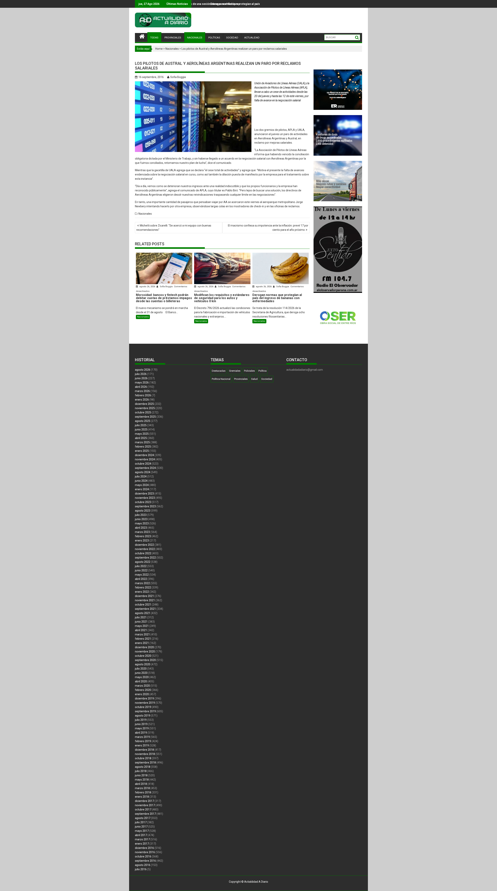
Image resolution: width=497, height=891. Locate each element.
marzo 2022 (142, 583)
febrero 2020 (143, 689)
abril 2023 (141, 527)
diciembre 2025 (144, 403)
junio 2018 (141, 775)
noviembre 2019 (145, 702)
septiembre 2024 (145, 467)
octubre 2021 (143, 604)
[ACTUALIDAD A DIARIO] (142, 36)
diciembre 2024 (144, 455)
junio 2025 (141, 429)
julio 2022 (141, 566)
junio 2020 (141, 672)
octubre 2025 (143, 412)
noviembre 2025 (145, 408)
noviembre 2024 (145, 459)
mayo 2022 (142, 574)
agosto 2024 (142, 472)
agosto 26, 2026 (147, 286)
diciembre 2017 (144, 801)
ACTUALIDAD (252, 37)
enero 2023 (142, 540)
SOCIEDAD (232, 37)
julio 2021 (141, 617)
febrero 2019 (143, 741)
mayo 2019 (142, 728)
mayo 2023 (142, 523)
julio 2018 (141, 771)
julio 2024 (141, 476)
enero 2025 (142, 450)
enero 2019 (142, 745)
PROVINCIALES (172, 37)
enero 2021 (142, 643)
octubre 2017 (143, 809)
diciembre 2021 (144, 596)
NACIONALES (194, 37)
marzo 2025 (142, 442)
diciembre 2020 (144, 647)
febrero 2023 (143, 536)
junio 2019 (141, 724)
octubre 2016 (143, 856)
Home (159, 48)
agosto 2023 (142, 510)
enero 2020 (142, 694)
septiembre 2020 (145, 660)
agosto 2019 (142, 715)
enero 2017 (142, 843)
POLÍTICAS (214, 37)
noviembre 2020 (145, 651)
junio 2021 (141, 621)
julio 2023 (141, 514)
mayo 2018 (142, 779)
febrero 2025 (143, 446)
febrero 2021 (143, 638)
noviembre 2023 (145, 497)
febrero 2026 (143, 395)
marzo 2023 (142, 532)
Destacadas (218, 370)
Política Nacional (221, 378)
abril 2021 (141, 630)
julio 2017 (141, 822)
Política (262, 370)
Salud (254, 378)
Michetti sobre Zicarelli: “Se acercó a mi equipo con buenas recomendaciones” (173, 227)
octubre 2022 (143, 553)
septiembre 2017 (145, 813)
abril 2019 (141, 732)
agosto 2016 (142, 865)
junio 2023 (141, 519)
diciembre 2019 (144, 698)
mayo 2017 (142, 830)
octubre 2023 (143, 502)
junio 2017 (141, 826)
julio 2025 (141, 425)
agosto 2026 (142, 369)
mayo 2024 (142, 485)
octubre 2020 (143, 655)
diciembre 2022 (144, 544)
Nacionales (172, 48)
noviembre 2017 (145, 805)
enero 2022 (142, 591)
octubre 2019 (143, 707)
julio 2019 (141, 719)
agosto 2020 (142, 664)
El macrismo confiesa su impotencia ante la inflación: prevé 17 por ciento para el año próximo (268, 227)
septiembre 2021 (145, 608)
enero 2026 (142, 399)
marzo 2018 (142, 788)
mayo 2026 (142, 382)
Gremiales (234, 370)
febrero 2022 (143, 587)
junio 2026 (141, 378)
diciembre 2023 (144, 493)
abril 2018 (141, 783)
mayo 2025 (142, 433)
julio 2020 (141, 668)
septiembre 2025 (145, 416)
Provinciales (241, 378)
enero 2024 (142, 489)
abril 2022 (141, 578)
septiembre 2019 (145, 711)
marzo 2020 (142, 685)
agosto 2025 (142, 421)
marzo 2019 (142, 736)
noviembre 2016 (145, 852)
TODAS (154, 37)
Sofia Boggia (178, 77)
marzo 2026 (142, 391)
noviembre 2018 (145, 754)
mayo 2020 (142, 677)
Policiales (249, 370)
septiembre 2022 (145, 557)
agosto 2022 (142, 561)
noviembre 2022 (145, 549)
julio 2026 (141, 374)
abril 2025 (141, 438)
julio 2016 (141, 869)
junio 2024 (141, 480)
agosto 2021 (142, 613)
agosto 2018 (142, 766)
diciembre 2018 (144, 749)
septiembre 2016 (145, 860)
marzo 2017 (142, 839)
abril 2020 (141, 681)
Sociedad (266, 378)
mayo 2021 (142, 625)
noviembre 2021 (145, 600)
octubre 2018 (143, 758)
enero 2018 (142, 796)
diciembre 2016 (144, 847)
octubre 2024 (143, 463)
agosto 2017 (142, 818)
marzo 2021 (142, 634)
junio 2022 (141, 570)
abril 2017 (141, 835)
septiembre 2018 (145, 762)
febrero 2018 (143, 792)
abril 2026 (141, 386)
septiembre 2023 (145, 506)
